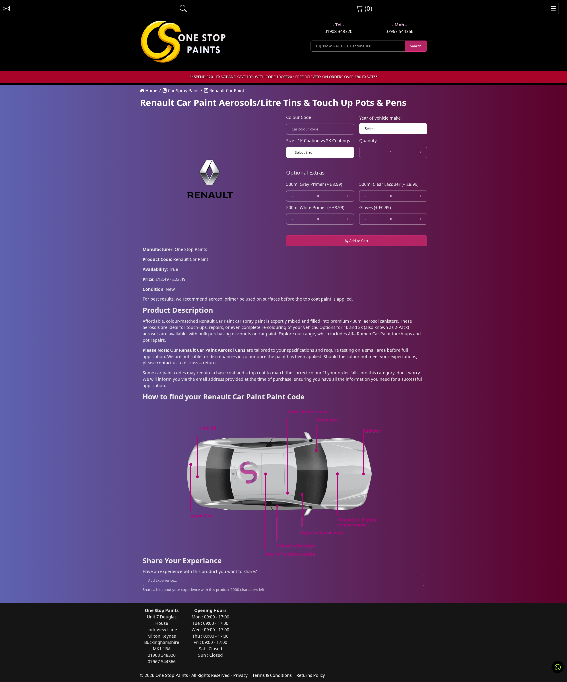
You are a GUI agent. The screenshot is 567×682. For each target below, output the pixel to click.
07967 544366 (399, 31)
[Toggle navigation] (553, 8)
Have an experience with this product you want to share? (200, 571)
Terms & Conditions (272, 675)
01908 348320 (338, 31)
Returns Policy (310, 675)
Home (150, 90)
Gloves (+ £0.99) (375, 207)
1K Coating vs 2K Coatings (324, 141)
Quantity (368, 141)
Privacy (240, 675)
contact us (167, 363)
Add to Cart (358, 240)
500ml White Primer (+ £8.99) (315, 207)
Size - (318, 141)
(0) (367, 8)
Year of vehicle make (380, 118)
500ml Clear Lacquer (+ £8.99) (389, 184)
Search (415, 46)
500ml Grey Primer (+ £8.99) (314, 184)
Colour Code (298, 117)
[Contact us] (6, 8)
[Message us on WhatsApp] (557, 667)
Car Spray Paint (183, 90)
